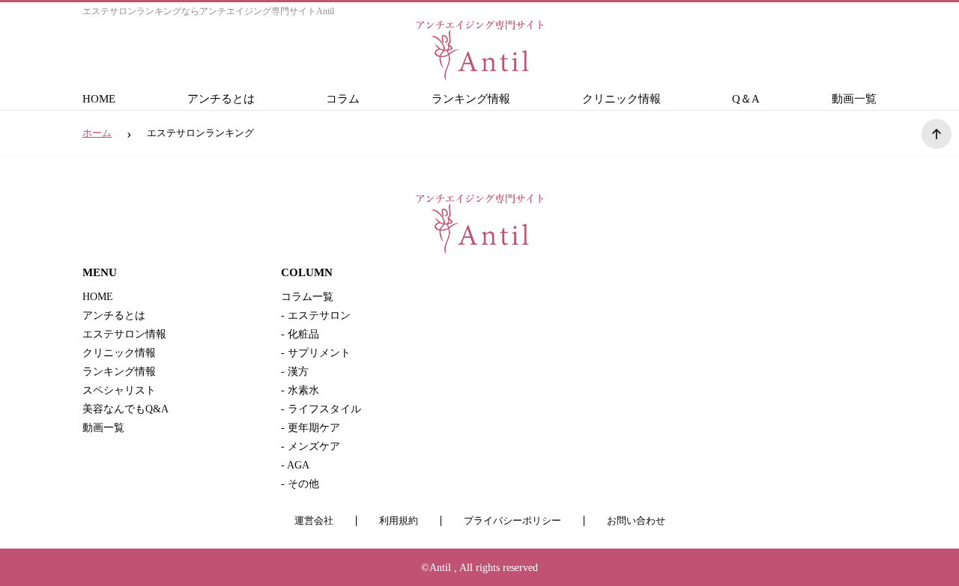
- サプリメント (316, 352)
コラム (343, 99)
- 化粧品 (300, 334)
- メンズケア (310, 446)
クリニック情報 (621, 99)
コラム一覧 (307, 296)
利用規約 (398, 521)
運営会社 (313, 521)
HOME (98, 99)
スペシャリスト (119, 390)
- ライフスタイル (321, 409)
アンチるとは (221, 99)
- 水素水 (300, 390)
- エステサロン (316, 315)
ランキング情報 (471, 99)
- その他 (300, 483)
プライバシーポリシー (512, 521)
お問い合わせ (636, 521)
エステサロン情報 (124, 334)
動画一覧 (854, 99)
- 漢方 (295, 371)
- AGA (295, 465)
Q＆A (746, 99)
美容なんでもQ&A (125, 409)
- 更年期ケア (310, 427)
